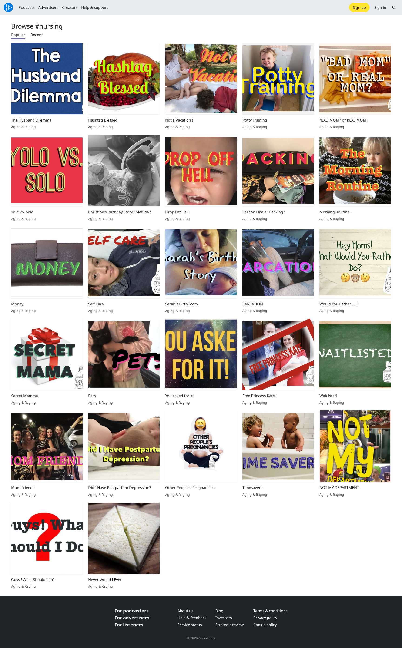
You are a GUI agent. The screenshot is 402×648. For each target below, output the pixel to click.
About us (185, 610)
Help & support (94, 7)
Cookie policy (265, 624)
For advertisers (131, 618)
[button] (394, 7)
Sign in (380, 7)
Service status (190, 624)
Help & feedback (192, 617)
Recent (37, 34)
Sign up (359, 7)
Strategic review (229, 624)
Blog (219, 610)
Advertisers (48, 7)
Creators (69, 7)
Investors (223, 617)
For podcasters (131, 611)
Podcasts (27, 7)
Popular (18, 34)
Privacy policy (265, 617)
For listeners (128, 625)
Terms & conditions (270, 610)
